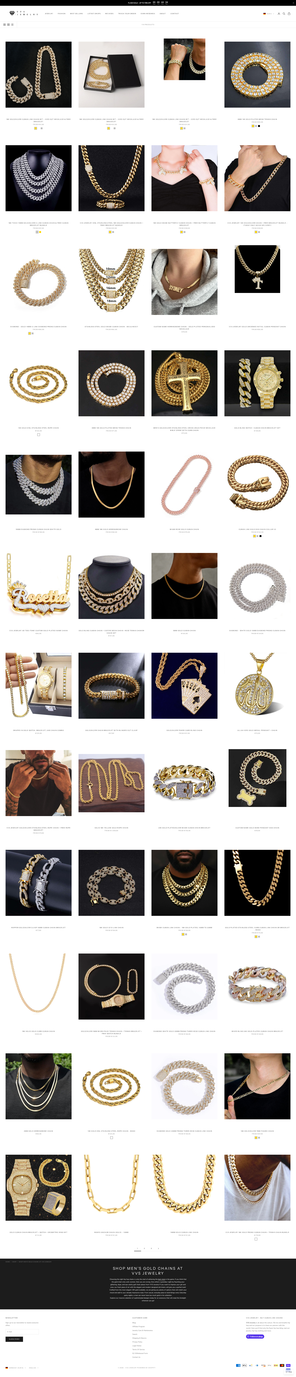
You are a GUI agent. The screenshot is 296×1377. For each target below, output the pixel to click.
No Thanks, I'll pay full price (171, 702)
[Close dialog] (190, 664)
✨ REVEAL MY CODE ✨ (170, 695)
